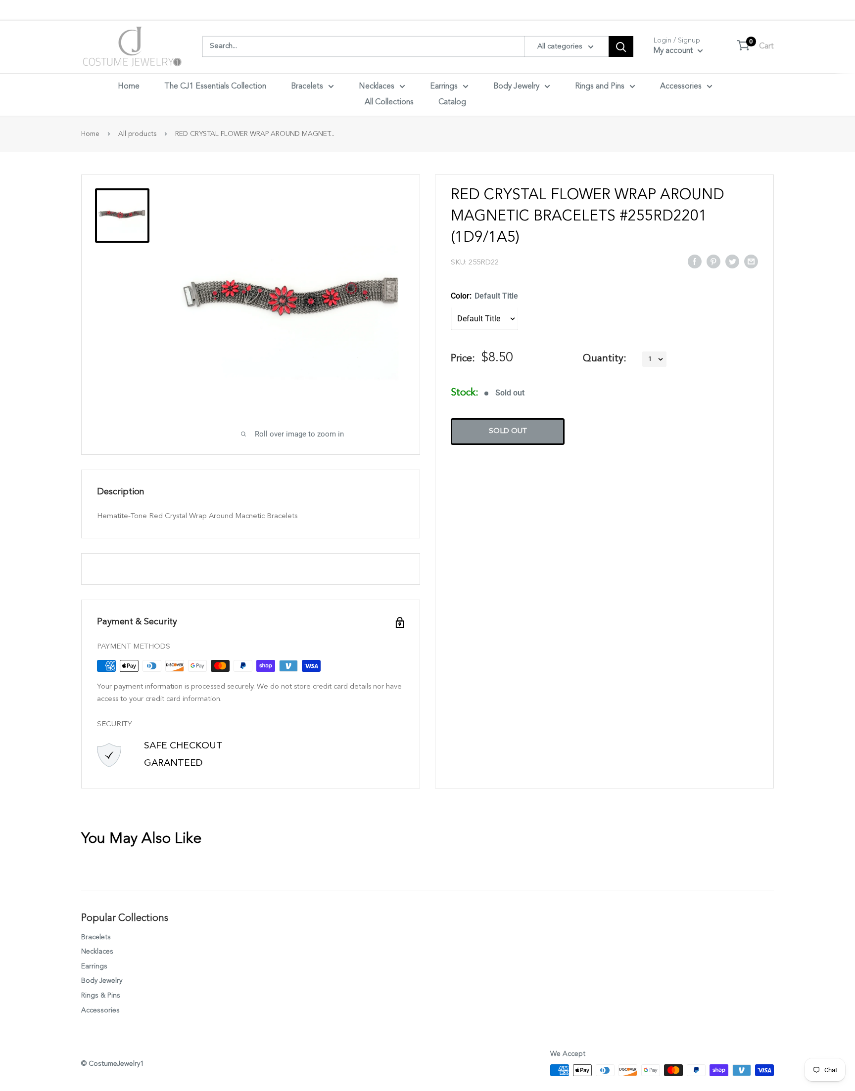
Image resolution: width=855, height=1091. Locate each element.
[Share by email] (751, 261)
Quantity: (604, 359)
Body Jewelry (516, 86)
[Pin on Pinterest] (713, 261)
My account (674, 51)
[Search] (621, 46)
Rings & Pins (100, 995)
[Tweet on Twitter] (732, 261)
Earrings (444, 86)
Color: (484, 296)
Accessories (681, 86)
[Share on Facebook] (695, 261)
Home (129, 86)
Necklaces (376, 86)
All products (137, 134)
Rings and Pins (599, 86)
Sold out (508, 431)
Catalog (452, 102)
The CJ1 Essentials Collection (215, 86)
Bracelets (307, 86)
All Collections (389, 102)
